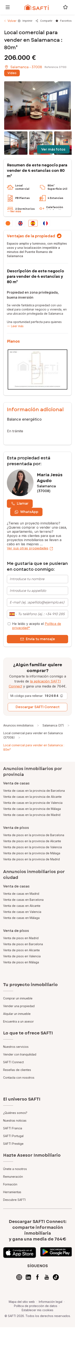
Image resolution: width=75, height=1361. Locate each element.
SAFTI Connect (13, 1062)
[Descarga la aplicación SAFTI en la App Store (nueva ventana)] (19, 1252)
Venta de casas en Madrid (21, 893)
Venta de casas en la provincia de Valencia (32, 802)
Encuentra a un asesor (18, 1021)
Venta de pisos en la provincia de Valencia (32, 847)
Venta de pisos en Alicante (21, 950)
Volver (12, 21)
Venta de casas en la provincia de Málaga (32, 809)
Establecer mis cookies (37, 1310)
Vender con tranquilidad (19, 1054)
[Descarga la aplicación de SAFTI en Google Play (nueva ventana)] (56, 1252)
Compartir (46, 20)
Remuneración (13, 1176)
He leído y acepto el (36, 626)
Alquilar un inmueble (17, 1013)
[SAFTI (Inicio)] (36, 7)
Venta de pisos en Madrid (21, 938)
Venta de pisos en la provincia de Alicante (32, 841)
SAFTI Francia (12, 1128)
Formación (10, 1184)
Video (12, 73)
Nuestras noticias (14, 1120)
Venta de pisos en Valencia (22, 956)
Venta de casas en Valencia (22, 912)
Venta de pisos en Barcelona (23, 944)
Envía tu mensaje (40, 639)
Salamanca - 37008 (26, 67)
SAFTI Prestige (13, 1143)
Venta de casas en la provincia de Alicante (32, 796)
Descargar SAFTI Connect (38, 707)
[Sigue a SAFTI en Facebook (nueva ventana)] (37, 1277)
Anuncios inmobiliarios (18, 725)
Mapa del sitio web (22, 1301)
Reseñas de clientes (17, 1070)
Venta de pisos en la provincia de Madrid (31, 859)
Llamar (23, 503)
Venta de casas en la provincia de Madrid (31, 815)
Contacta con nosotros (18, 1077)
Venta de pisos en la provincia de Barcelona (33, 835)
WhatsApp (29, 511)
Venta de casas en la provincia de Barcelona (34, 790)
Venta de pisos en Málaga (21, 962)
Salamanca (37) (53, 725)
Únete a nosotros (15, 1169)
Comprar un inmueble (17, 998)
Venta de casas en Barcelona (23, 899)
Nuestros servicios (16, 1046)
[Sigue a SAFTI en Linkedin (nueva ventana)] (28, 1277)
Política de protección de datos (35, 1306)
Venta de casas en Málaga (21, 918)
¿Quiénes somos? (15, 1113)
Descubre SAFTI (14, 1199)
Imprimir (27, 20)
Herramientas (12, 1192)
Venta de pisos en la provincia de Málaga (31, 853)
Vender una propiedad (19, 1006)
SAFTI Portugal (13, 1136)
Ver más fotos (53, 149)
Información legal (50, 1301)
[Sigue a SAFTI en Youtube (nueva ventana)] (46, 1277)
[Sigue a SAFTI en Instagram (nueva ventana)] (19, 1277)
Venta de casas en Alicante (21, 905)
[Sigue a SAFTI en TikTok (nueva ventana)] (55, 1277)
